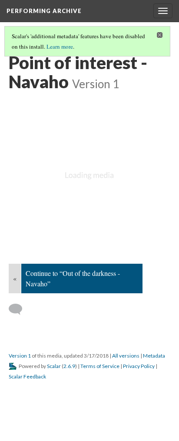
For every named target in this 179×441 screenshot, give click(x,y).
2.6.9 (69, 366)
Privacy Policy (139, 366)
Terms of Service (99, 366)
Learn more (59, 46)
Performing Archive (44, 10)
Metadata (154, 355)
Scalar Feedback (27, 376)
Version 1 (20, 355)
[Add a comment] (19, 309)
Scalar (54, 366)
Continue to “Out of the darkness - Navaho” (73, 278)
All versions (125, 355)
